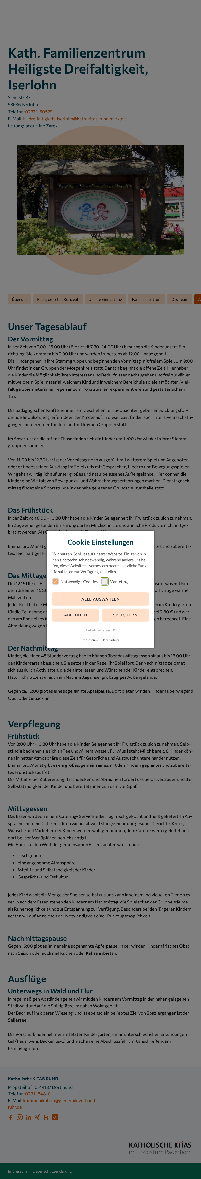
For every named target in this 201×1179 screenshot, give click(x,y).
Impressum (90, 640)
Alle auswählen (100, 599)
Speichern (125, 615)
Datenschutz (110, 640)
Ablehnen (75, 615)
